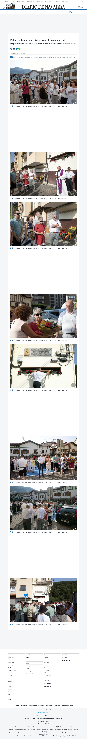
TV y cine (10, 691)
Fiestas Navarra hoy (48, 1)
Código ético (23, 726)
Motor (9, 696)
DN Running (46, 667)
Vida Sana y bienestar (30, 671)
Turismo (9, 699)
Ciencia (27, 668)
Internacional (28, 657)
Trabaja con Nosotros (67, 705)
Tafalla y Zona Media (12, 662)
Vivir (55, 12)
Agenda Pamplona (20, 1)
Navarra (17, 12)
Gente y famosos (11, 684)
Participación (64, 657)
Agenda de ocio (11, 681)
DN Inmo (10, 675)
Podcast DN (47, 686)
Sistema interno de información (36, 726)
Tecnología (28, 666)
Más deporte (46, 680)
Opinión (42, 12)
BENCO (27, 718)
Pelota (45, 665)
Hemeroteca (49, 705)
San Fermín (47, 683)
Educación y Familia (12, 670)
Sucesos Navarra (65, 1)
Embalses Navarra (39, 1)
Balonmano (46, 660)
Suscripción (24, 705)
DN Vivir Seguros (29, 673)
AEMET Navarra (12, 1)
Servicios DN (63, 12)
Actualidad (26, 12)
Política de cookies (63, 726)
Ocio (9, 678)
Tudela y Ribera (11, 657)
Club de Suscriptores (38, 705)
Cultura (49, 12)
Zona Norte (10, 667)
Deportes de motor (48, 675)
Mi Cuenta (72, 726)
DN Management (11, 672)
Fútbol (45, 654)
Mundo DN (40, 724)
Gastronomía (10, 689)
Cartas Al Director (65, 654)
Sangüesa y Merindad (12, 665)
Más (82, 1)
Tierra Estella (10, 660)
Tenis (45, 678)
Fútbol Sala (46, 670)
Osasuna (46, 657)
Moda (9, 694)
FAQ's (30, 705)
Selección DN (66, 660)
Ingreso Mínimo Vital (30, 1)
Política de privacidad (51, 726)
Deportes (34, 12)
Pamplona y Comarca (12, 654)
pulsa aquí (36, 57)
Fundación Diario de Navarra (54, 718)
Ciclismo (46, 672)
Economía (28, 660)
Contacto (16, 705)
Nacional (28, 654)
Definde (47, 724)
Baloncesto (46, 662)
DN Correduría (41, 718)
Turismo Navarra (56, 1)
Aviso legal (15, 726)
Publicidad (57, 705)
